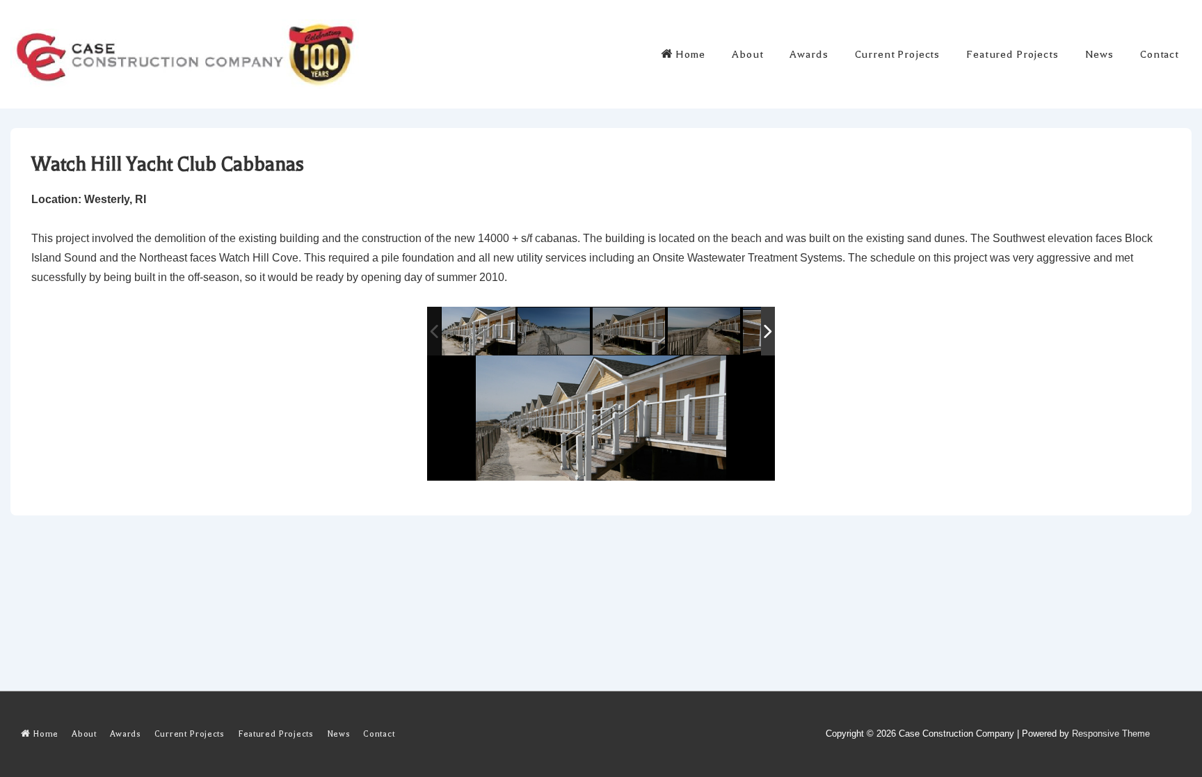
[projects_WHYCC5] (630, 331)
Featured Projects (1012, 54)
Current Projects (897, 54)
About (747, 54)
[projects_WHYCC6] (555, 331)
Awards (809, 54)
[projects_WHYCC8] (479, 331)
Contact (1159, 54)
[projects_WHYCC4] (705, 331)
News (1099, 54)
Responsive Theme (1111, 733)
